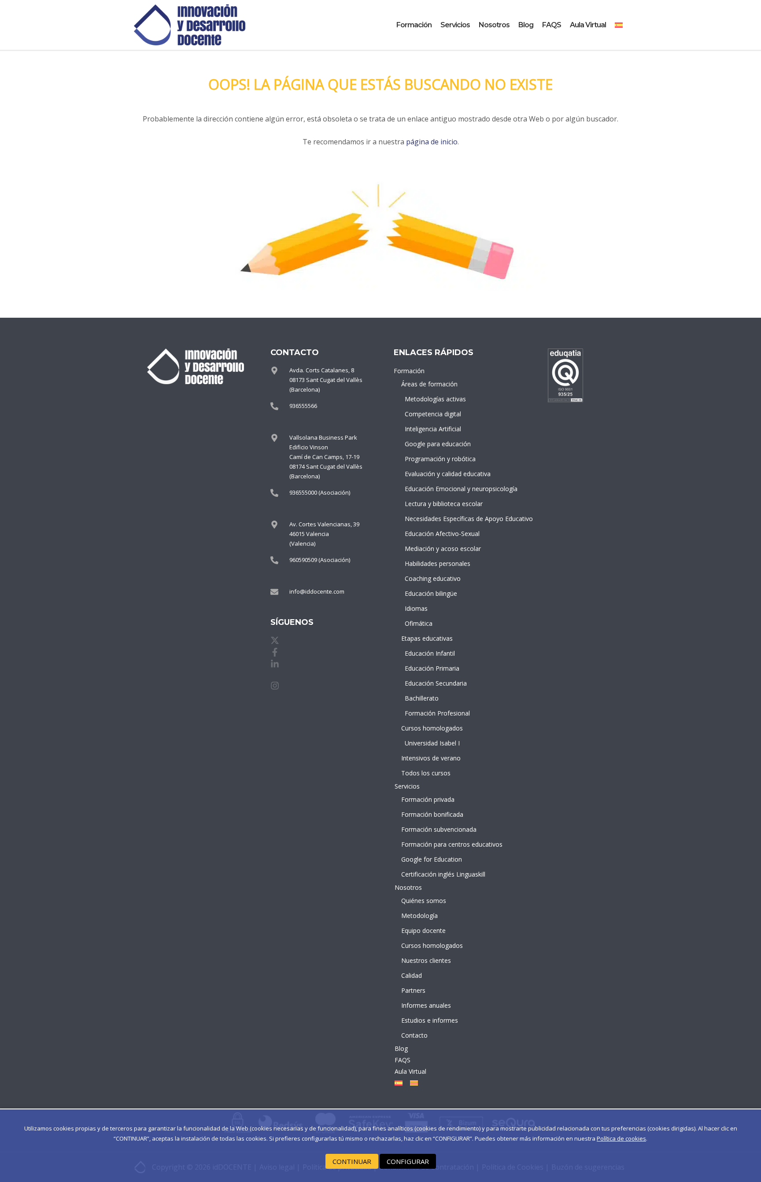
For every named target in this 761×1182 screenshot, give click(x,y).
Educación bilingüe (431, 593)
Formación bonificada (431, 814)
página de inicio (432, 142)
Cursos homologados (431, 728)
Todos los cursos (426, 773)
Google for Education (431, 859)
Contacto (414, 1035)
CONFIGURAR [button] (408, 1161)
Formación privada (427, 799)
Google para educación (433, 444)
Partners (413, 990)
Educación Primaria (432, 668)
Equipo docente (423, 930)
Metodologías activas (433, 399)
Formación (414, 25)
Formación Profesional (433, 713)
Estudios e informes (429, 1020)
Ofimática (418, 623)
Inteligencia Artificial (433, 429)
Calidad (411, 975)
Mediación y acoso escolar (433, 548)
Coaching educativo (433, 578)
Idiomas (416, 608)
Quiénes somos (423, 900)
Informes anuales (426, 1005)
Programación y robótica (433, 459)
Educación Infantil (430, 653)
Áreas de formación (429, 384)
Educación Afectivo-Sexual (433, 533)
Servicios (455, 25)
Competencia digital (433, 414)
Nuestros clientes (426, 960)
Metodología (419, 915)
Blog (525, 25)
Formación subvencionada (431, 829)
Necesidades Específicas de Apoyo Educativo (433, 518)
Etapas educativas (427, 638)
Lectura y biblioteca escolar (433, 503)
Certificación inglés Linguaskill (431, 874)
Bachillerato (422, 698)
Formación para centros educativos (431, 844)
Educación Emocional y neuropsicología (433, 489)
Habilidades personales (433, 563)
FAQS (551, 25)
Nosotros (494, 25)
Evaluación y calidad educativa (433, 474)
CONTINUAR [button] (351, 1161)
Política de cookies (621, 1138)
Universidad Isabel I (432, 743)
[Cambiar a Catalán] (412, 1083)
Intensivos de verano (431, 758)
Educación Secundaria (433, 683)
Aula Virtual (588, 25)
